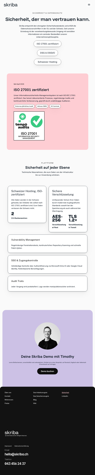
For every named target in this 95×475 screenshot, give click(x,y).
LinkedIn (65, 396)
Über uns (8, 392)
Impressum (8, 446)
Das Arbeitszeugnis (40, 392)
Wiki (34, 403)
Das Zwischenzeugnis (41, 396)
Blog (34, 400)
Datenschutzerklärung (21, 446)
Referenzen (9, 400)
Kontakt (7, 396)
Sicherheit (65, 392)
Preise (7, 403)
